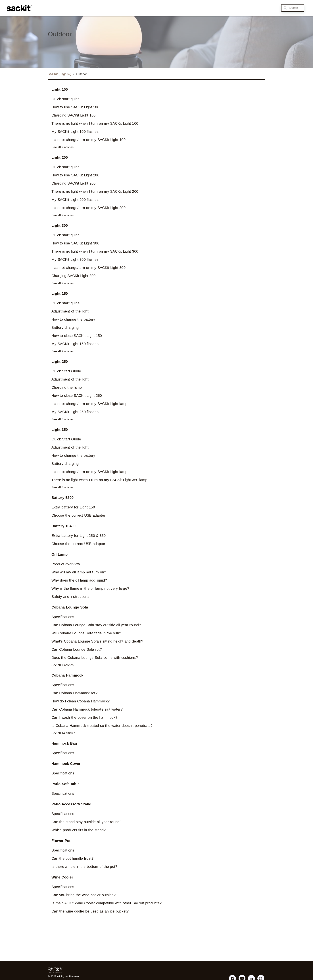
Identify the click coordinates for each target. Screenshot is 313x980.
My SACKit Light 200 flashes (75, 200)
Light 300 (59, 225)
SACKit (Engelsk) (59, 74)
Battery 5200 (62, 498)
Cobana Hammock (67, 675)
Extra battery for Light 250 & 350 (78, 536)
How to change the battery (73, 319)
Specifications (62, 617)
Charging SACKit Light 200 (73, 183)
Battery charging (65, 328)
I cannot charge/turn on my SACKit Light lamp (89, 404)
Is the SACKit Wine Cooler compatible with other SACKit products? (106, 903)
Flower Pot (61, 841)
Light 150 (59, 293)
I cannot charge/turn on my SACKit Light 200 (88, 208)
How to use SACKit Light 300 (75, 243)
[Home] (19, 8)
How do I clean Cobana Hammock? (80, 701)
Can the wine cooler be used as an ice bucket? (90, 911)
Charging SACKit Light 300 (73, 276)
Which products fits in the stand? (78, 830)
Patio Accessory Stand (71, 804)
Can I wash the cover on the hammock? (84, 717)
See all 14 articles (63, 733)
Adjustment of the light (70, 311)
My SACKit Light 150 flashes (75, 344)
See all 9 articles (62, 351)
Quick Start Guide (66, 371)
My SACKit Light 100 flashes (75, 132)
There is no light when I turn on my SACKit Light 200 (94, 191)
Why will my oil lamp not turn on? (78, 572)
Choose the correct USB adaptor (78, 544)
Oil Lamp (59, 554)
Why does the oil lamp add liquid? (79, 580)
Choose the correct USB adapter (78, 515)
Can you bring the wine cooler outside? (83, 895)
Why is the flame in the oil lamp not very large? (90, 588)
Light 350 (59, 430)
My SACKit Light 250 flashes (75, 412)
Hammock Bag (64, 743)
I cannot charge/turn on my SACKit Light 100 (88, 140)
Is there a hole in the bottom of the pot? (84, 867)
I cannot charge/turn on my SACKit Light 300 (88, 268)
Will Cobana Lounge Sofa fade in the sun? (86, 633)
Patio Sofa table (65, 784)
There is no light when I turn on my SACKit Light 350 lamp (99, 480)
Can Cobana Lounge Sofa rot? (76, 649)
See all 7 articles (62, 147)
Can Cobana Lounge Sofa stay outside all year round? (96, 625)
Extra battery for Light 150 (73, 507)
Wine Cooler (62, 877)
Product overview (65, 564)
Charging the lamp (66, 387)
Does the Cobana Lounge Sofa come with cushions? (94, 658)
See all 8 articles (62, 419)
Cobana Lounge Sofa (69, 607)
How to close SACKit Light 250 (76, 396)
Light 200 (59, 157)
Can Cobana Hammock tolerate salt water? (87, 709)
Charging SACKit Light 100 (73, 115)
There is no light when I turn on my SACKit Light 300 (94, 251)
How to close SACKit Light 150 (76, 336)
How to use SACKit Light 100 (75, 107)
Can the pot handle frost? (72, 858)
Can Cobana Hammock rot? (74, 693)
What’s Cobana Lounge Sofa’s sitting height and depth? (97, 641)
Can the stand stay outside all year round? (86, 822)
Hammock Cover (65, 764)
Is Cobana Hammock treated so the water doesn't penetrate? (102, 726)
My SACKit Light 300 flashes (75, 259)
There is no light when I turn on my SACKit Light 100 (94, 123)
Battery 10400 (63, 526)
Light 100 (59, 89)
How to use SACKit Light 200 (75, 175)
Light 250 (59, 362)
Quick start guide (65, 99)
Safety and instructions (70, 597)
